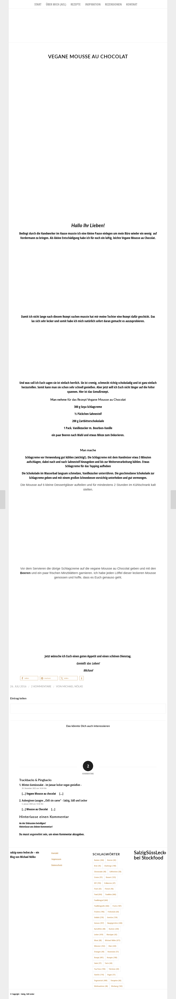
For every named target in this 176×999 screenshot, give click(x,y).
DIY (97, 883)
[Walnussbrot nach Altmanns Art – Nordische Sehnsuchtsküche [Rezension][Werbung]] (116, 740)
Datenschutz (56, 865)
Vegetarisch (100, 980)
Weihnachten (101, 986)
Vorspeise (116, 980)
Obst (112, 946)
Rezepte (112, 957)
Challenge (110, 865)
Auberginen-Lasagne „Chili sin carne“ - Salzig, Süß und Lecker (54, 800)
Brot (97, 865)
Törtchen (114, 969)
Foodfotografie (101, 906)
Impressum (56, 859)
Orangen (99, 951)
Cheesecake (100, 871)
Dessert (111, 877)
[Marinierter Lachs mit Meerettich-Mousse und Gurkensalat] (173, 499)
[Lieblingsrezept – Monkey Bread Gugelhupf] (78, 740)
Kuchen (114, 929)
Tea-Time (100, 969)
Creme (98, 877)
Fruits (117, 906)
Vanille (99, 974)
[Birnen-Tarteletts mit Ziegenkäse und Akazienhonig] (39, 740)
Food (98, 894)
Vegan (111, 974)
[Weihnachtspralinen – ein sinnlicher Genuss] (136, 740)
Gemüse (112, 917)
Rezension (113, 951)
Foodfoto (110, 894)
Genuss (99, 923)
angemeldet (36, 834)
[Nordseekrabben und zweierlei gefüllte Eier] (97, 740)
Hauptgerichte (114, 923)
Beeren (111, 860)
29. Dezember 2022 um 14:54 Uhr (34, 788)
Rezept (99, 957)
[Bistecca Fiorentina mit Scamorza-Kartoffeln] (19, 740)
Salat (98, 963)
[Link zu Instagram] (159, 13)
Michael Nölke (72, 686)
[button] (29, 678)
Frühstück (113, 911)
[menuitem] (38, 4)
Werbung (117, 986)
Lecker (98, 934)
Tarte (108, 963)
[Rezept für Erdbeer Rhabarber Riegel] (58, 740)
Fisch (98, 888)
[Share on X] (88, 709)
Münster (99, 946)
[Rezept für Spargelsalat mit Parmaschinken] (155, 740)
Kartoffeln (100, 929)
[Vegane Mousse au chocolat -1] (88, 140)
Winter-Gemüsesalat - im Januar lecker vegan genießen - (52, 785)
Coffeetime (115, 871)
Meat (98, 940)
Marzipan (112, 934)
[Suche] (142, 4)
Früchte (99, 911)
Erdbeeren (110, 883)
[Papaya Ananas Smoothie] (2, 499)
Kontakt (54, 853)
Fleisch (109, 888)
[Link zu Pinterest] (164, 13)
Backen (99, 860)
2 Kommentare (41, 686)
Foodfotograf (101, 900)
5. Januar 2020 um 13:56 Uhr (32, 804)
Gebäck (99, 917)
